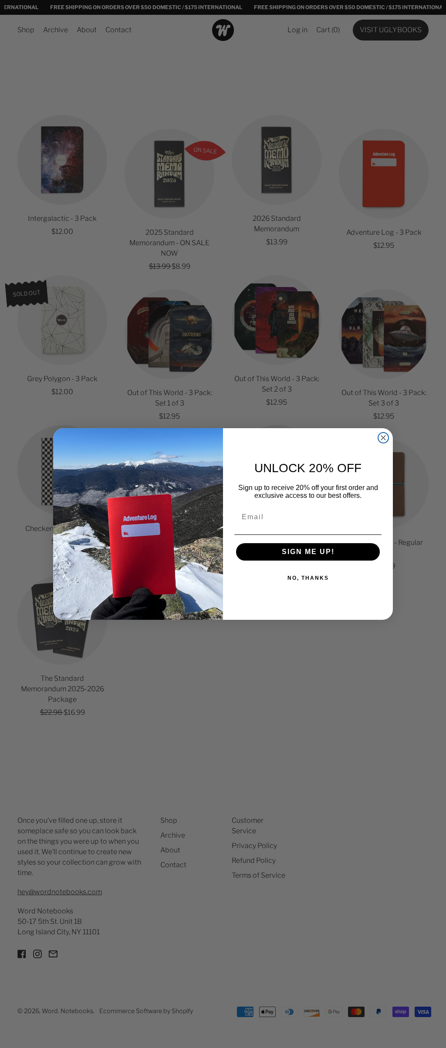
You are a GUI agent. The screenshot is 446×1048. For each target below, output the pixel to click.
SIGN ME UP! (308, 551)
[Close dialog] (383, 438)
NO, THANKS (308, 578)
